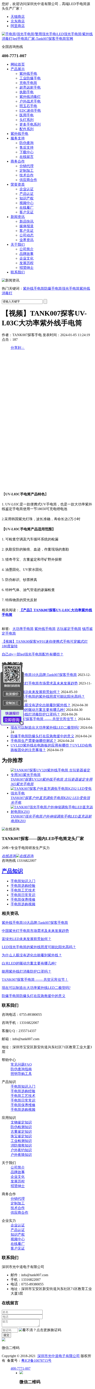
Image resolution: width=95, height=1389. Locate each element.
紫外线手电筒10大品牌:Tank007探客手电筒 (44, 675)
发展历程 (26, 263)
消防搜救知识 (21, 1145)
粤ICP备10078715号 (36, 1360)
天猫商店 (18, 16)
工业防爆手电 (30, 78)
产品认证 (26, 194)
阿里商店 (18, 26)
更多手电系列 (30, 124)
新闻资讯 (18, 217)
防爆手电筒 (53, 288)
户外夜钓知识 (21, 1150)
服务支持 (18, 138)
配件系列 (26, 129)
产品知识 (12, 871)
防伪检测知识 (21, 1127)
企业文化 (26, 258)
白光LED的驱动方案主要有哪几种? (38, 710)
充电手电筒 (28, 83)
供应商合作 (28, 180)
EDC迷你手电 (30, 110)
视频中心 (26, 203)
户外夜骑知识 (21, 1155)
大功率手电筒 (23, 629)
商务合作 (18, 161)
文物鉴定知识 (21, 1122)
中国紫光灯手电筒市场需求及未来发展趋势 (44, 683)
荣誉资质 (18, 184)
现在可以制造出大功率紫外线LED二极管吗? (45, 727)
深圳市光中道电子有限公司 (58, 1356)
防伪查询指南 (21, 1069)
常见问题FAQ (21, 1064)
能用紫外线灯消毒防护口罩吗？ (35, 714)
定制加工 (26, 170)
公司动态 (26, 235)
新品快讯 (26, 221)
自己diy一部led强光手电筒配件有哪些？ (32, 654)
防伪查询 (26, 143)
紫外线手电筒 (33, 288)
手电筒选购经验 (23, 886)
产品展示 (18, 69)
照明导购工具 (21, 1074)
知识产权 (26, 198)
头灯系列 (26, 120)
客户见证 (26, 212)
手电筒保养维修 (23, 899)
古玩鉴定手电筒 (69, 629)
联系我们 (18, 272)
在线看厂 (26, 207)
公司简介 (26, 249)
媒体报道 (26, 226)
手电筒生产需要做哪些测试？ (34, 741)
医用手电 (26, 115)
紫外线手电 (28, 73)
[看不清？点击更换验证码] (40, 1330)
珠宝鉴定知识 (21, 1136)
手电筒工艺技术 (23, 890)
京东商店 (18, 21)
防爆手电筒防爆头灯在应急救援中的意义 (42, 736)
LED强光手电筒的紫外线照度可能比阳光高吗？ (48, 696)
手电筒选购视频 (23, 904)
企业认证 (26, 189)
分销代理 (26, 166)
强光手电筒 (71, 288)
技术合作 (26, 175)
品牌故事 (26, 254)
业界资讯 (26, 240)
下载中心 (26, 152)
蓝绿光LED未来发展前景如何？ (35, 692)
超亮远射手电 (30, 87)
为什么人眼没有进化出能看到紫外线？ (41, 705)
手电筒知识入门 (23, 881)
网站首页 (18, 64)
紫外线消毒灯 (30, 97)
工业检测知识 (21, 1141)
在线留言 (26, 157)
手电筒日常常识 (23, 895)
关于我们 (18, 244)
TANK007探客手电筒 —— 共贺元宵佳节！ (44, 719)
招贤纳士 (26, 267)
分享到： (18, 348)
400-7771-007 (20, 1368)
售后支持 (26, 147)
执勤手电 (26, 92)
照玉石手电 (28, 106)
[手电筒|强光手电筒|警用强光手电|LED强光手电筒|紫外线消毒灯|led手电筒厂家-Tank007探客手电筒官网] (47, 38)
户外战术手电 (30, 101)
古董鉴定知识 (21, 1131)
